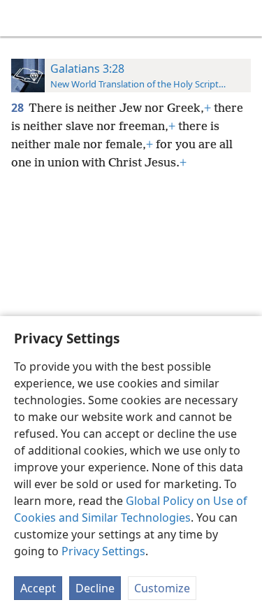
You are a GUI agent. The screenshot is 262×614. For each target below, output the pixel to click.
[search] (244, 18)
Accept (38, 588)
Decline (95, 588)
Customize (162, 588)
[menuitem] (21, 18)
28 (18, 107)
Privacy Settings (103, 551)
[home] (21, 18)
